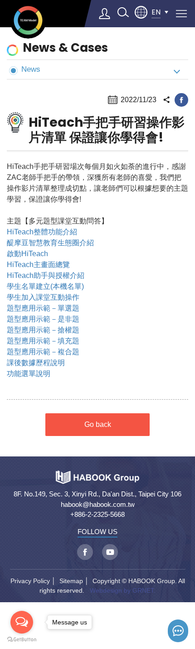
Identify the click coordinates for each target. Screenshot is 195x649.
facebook (181, 100)
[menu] (181, 13)
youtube (110, 552)
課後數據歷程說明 (36, 363)
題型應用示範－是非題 (43, 319)
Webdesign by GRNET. (123, 590)
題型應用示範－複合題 (43, 352)
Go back (97, 424)
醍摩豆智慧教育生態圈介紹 (50, 243)
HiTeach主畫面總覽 (38, 264)
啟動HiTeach (27, 254)
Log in (105, 13)
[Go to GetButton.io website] (21, 640)
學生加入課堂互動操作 (43, 297)
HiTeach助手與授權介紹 (45, 275)
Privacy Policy (30, 581)
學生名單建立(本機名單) (45, 286)
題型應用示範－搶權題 (43, 330)
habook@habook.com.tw (98, 504)
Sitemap (71, 581)
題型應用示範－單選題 (43, 308)
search (123, 12)
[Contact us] (178, 630)
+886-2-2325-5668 (97, 514)
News (30, 69)
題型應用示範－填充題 (43, 341)
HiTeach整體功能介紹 (42, 232)
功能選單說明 (28, 373)
